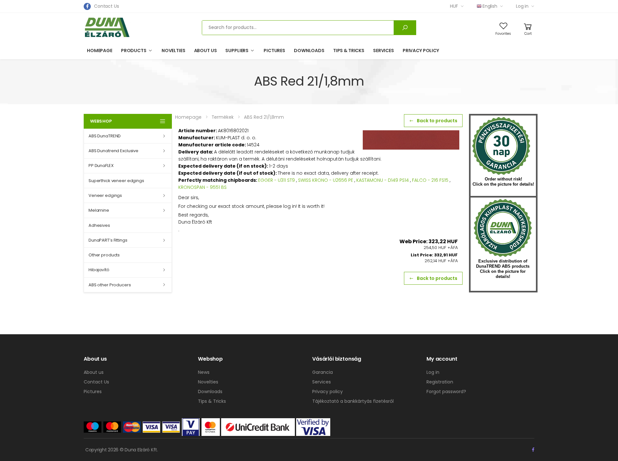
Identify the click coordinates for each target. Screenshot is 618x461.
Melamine (99, 210)
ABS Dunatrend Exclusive (113, 151)
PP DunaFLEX (101, 165)
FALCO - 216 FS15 (430, 180)
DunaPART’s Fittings (108, 240)
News (204, 372)
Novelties (173, 50)
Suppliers (236, 50)
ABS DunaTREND (105, 136)
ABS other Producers (110, 285)
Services (383, 50)
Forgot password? (446, 391)
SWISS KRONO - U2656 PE (325, 180)
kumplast (502, 228)
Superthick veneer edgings (116, 181)
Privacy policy (421, 50)
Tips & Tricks (348, 50)
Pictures (274, 50)
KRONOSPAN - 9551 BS (202, 187)
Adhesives (99, 225)
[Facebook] (87, 6)
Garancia (322, 372)
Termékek (223, 117)
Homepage (99, 50)
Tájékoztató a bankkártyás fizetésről (353, 401)
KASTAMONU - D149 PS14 (382, 180)
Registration (439, 382)
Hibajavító (99, 270)
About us (205, 50)
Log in (522, 6)
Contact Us (106, 6)
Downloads (309, 50)
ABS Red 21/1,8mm (264, 117)
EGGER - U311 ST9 (276, 180)
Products (133, 50)
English (489, 6)
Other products (104, 255)
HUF (454, 6)
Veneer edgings (105, 195)
